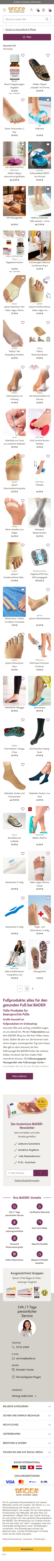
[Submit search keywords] (47, 19)
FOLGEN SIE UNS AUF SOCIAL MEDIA (23, 1452)
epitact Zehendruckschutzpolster (14, 487)
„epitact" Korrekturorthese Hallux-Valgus (14, 576)
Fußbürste (39, 128)
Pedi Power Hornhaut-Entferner (40, 665)
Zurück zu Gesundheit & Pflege (20, 29)
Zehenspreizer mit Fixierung (14, 398)
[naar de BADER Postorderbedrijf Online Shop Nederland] (39, 1467)
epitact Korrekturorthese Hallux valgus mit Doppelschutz (39, 308)
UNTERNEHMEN (11, 1433)
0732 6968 (22, 1347)
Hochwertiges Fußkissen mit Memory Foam (39, 264)
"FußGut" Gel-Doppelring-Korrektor (14, 353)
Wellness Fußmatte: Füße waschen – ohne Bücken (39, 219)
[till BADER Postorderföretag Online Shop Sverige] (23, 1467)
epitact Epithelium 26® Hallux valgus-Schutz (14, 308)
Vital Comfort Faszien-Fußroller (40, 442)
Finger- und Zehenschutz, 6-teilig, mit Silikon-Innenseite (40, 928)
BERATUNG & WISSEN (14, 1443)
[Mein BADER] (31, 9)
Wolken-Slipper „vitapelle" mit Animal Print (39, 86)
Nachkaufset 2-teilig (14, 926)
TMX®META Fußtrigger (14, 707)
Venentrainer (39, 707)
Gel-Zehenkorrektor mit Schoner (39, 398)
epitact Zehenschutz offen (14, 665)
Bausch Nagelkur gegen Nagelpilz (14, 86)
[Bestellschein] (43, 9)
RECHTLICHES (10, 1424)
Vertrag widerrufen (22, 1396)
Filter (28, 37)
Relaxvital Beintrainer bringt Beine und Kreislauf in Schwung (14, 973)
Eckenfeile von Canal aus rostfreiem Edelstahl (14, 442)
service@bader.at (25, 1358)
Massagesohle (39, 971)
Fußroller (39, 485)
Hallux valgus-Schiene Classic (39, 884)
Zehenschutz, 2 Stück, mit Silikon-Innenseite (14, 620)
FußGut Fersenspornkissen (40, 353)
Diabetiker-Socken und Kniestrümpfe (14, 795)
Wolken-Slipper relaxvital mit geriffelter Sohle (14, 175)
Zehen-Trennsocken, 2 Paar (14, 130)
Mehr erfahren (19, 1076)
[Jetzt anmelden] (40, 1173)
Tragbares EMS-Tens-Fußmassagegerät (39, 576)
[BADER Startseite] (16, 9)
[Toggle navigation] (4, 9)
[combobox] (27, 19)
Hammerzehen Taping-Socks (39, 750)
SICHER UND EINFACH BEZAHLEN (21, 1415)
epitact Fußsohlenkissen (39, 618)
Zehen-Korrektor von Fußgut (14, 531)
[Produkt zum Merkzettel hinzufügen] (23, 55)
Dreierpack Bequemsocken (39, 531)
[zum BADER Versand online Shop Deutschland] (15, 1467)
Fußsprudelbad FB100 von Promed (39, 175)
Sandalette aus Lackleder (14, 839)
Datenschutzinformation (27, 1180)
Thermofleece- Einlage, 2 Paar (14, 750)
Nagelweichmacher (14, 262)
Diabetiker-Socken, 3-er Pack (39, 795)
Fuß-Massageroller (14, 217)
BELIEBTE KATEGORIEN (15, 1406)
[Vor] (34, 988)
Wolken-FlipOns (39, 837)
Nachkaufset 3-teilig (14, 882)
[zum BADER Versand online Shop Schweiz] (31, 1467)
